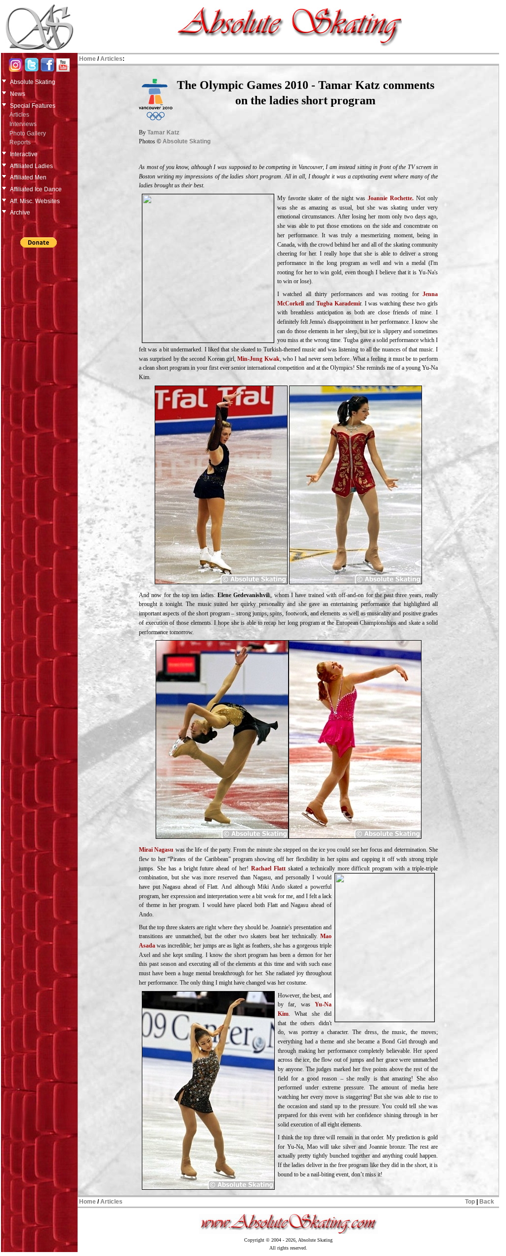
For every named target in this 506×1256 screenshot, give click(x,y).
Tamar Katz (163, 132)
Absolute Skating (187, 141)
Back (486, 1201)
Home (87, 58)
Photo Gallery (27, 133)
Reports (20, 142)
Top (470, 1201)
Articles (19, 114)
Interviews (23, 124)
